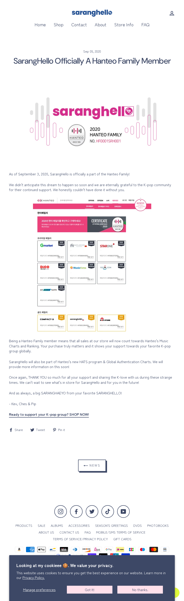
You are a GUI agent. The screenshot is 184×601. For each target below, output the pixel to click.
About (100, 24)
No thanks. (140, 589)
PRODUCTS (23, 525)
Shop (59, 24)
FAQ (145, 24)
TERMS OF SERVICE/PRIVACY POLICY (80, 539)
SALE (41, 525)
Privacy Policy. (33, 577)
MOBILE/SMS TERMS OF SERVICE (120, 532)
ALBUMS (57, 525)
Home (40, 24)
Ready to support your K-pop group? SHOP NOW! (49, 414)
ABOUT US (46, 532)
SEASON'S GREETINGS (111, 525)
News (94, 465)
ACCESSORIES (79, 525)
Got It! (89, 589)
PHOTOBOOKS (158, 525)
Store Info (124, 24)
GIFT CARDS (122, 539)
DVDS (137, 525)
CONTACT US (69, 532)
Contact (79, 24)
